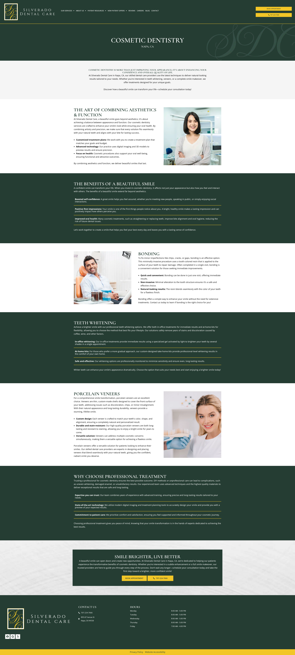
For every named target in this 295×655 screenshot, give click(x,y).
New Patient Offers (116, 11)
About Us (80, 11)
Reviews (131, 11)
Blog (147, 11)
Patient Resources (96, 11)
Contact (155, 11)
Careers (140, 11)
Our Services (66, 11)
